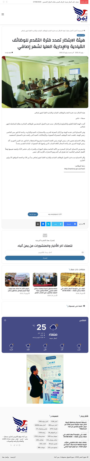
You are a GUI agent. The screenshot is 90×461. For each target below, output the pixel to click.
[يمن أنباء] (80, 14)
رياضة (42, 432)
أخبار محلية (69, 30)
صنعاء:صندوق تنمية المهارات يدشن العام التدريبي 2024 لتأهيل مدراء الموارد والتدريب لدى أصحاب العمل (45, 290)
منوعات (41, 447)
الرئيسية (81, 30)
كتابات (43, 443)
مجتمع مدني (52, 447)
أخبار (75, 30)
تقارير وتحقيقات (41, 429)
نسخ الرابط (32, 214)
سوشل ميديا (52, 436)
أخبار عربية (53, 425)
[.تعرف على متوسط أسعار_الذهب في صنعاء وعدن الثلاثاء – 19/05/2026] (72, 279)
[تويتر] (16, 445)
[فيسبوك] (19, 445)
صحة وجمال (39, 436)
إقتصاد (53, 429)
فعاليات (39, 440)
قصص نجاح (53, 443)
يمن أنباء (56, 457)
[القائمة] (3, 15)
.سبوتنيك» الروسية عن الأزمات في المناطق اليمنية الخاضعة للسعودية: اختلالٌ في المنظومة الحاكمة (49, 2)
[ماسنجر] (43, 224)
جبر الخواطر (52, 432)
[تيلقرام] (13, 445)
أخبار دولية (43, 421)
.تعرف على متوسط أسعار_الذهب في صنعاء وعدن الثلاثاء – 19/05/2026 (73, 289)
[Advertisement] (45, 191)
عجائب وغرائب (51, 440)
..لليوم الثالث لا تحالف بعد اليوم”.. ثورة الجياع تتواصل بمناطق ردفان (19, 289)
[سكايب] (48, 224)
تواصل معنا (5, 457)
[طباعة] (38, 224)
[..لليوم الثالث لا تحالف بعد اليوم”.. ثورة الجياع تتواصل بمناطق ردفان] (17, 280)
